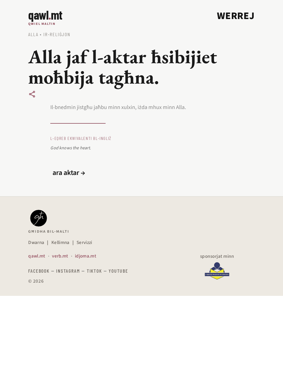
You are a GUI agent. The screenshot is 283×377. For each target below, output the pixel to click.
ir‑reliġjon (56, 34)
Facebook (38, 271)
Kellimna (60, 242)
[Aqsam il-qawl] (32, 94)
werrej (236, 16)
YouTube (118, 271)
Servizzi (84, 242)
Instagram (68, 271)
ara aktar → (69, 173)
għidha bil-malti (48, 231)
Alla (33, 34)
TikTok (94, 271)
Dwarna (36, 242)
